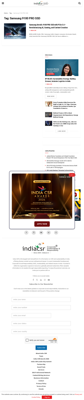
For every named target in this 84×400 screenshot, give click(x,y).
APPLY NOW (42, 224)
